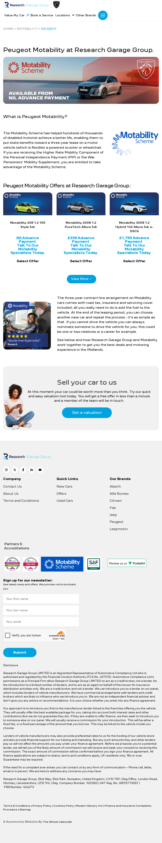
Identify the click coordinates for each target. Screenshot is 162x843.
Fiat (113, 508)
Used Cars (65, 501)
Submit (19, 652)
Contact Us (12, 486)
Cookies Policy (64, 805)
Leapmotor (119, 529)
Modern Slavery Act (89, 805)
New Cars (64, 486)
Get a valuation (87, 412)
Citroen (116, 501)
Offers (61, 494)
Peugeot (116, 522)
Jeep (113, 515)
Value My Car (14, 15)
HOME (8, 28)
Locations (62, 15)
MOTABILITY (27, 28)
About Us (11, 494)
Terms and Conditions (21, 501)
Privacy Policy (42, 805)
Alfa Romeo (119, 494)
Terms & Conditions (17, 805)
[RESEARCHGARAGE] (26, 5)
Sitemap (25, 809)
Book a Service (41, 15)
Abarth (115, 486)
